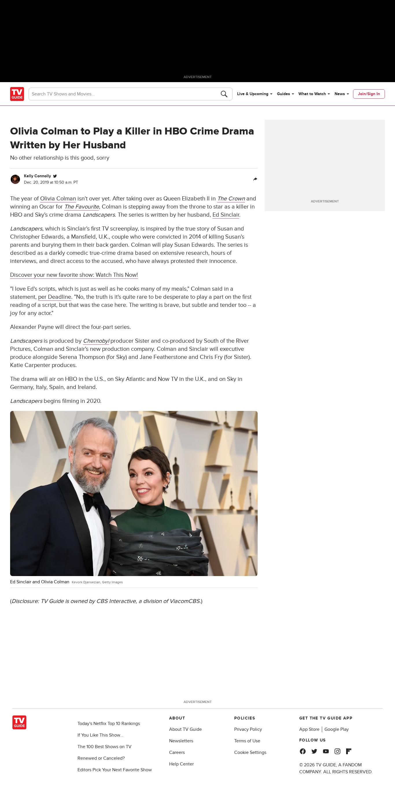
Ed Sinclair (226, 214)
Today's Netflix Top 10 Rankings (108, 723)
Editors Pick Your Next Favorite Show (114, 770)
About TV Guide (185, 729)
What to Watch (312, 93)
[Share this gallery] (255, 179)
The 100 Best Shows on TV (104, 747)
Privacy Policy (248, 729)
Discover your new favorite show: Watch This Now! (74, 275)
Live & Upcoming (252, 93)
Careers (177, 752)
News (340, 93)
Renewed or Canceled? (101, 758)
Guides (283, 93)
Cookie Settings (250, 752)
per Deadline (54, 297)
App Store (309, 729)
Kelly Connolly (37, 176)
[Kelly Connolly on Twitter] (55, 176)
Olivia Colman (58, 198)
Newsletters (181, 741)
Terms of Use (247, 741)
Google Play (336, 729)
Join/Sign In (369, 93)
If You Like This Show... (100, 735)
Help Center (181, 764)
